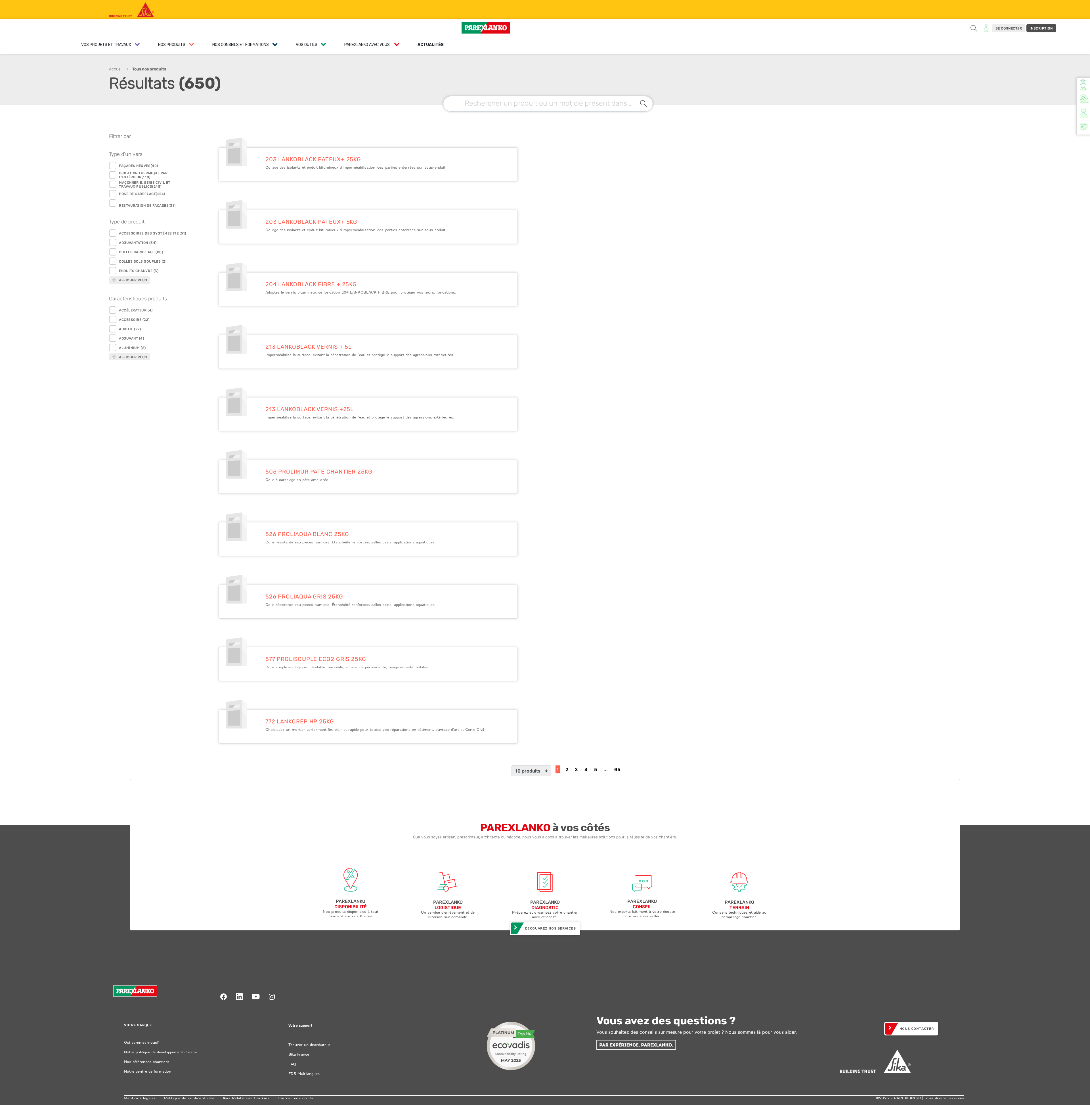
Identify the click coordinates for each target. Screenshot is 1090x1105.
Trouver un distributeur (309, 1045)
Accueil (115, 69)
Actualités (431, 44)
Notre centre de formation (147, 1071)
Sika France (298, 1054)
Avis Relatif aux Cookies (246, 1098)
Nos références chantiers (146, 1062)
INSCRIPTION (1041, 28)
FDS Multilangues (304, 1073)
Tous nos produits (149, 69)
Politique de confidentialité (189, 1098)
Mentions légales (140, 1098)
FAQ (292, 1064)
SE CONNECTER (1008, 28)
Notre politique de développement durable (160, 1052)
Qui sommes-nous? (141, 1042)
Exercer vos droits (295, 1098)
